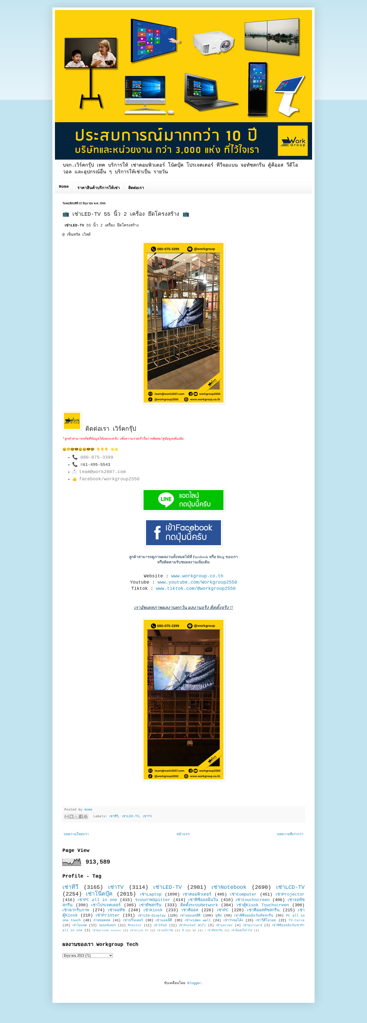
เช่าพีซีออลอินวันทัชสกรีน (253, 916)
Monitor (135, 925)
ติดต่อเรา (136, 188)
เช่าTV (147, 816)
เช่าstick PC (139, 930)
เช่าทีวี (113, 816)
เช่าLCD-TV (290, 887)
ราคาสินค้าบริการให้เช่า (98, 188)
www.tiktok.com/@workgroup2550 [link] (196, 588)
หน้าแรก (183, 834)
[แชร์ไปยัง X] (76, 816)
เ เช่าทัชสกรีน (214, 930)
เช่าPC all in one (97, 900)
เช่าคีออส (190, 910)
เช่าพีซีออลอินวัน (203, 900)
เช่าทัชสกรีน (150, 905)
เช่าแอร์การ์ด (165, 930)
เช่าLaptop (151, 894)
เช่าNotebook (228, 887)
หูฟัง (218, 916)
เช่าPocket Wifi (192, 925)
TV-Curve (297, 920)
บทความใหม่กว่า (76, 834)
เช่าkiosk (153, 910)
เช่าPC (222, 910)
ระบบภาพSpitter (152, 900)
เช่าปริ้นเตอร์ (133, 920)
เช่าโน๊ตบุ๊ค (99, 894)
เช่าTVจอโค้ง (233, 920)
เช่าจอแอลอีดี (190, 916)
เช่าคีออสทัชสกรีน (263, 910)
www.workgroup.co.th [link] (197, 576)
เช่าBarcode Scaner (106, 930)
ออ (194, 930)
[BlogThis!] (71, 816)
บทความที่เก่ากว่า (290, 834)
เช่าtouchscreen (253, 900)
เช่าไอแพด (79, 925)
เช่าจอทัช (116, 910)
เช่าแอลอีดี (164, 920)
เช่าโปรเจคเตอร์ (106, 905)
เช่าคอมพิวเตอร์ (197, 894)
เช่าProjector (290, 894)
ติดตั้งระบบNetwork (199, 905)
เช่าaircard (252, 925)
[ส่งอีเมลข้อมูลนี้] (66, 816)
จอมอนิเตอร (107, 925)
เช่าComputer (243, 894)
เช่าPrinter (108, 915)
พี (183, 930)
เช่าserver (224, 925)
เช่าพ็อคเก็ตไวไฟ (241, 930)
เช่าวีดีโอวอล (266, 920)
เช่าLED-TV (130, 816)
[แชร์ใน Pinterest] (85, 816)
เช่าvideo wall (198, 920)
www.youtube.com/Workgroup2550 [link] (197, 582)
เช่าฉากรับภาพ (75, 910)
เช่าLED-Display (152, 916)
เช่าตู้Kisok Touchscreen (263, 905)
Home (64, 187)
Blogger (194, 983)
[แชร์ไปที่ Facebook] (80, 816)
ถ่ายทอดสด (101, 920)
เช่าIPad (160, 925)
